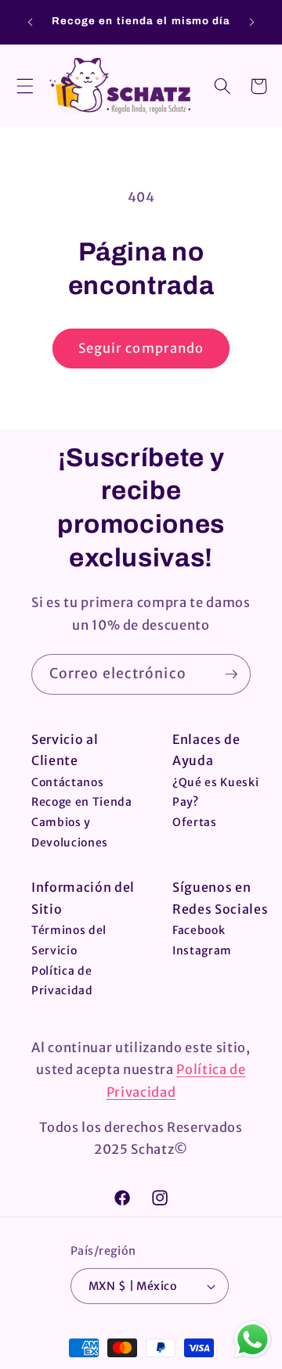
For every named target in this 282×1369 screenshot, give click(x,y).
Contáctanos (67, 782)
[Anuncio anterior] (30, 22)
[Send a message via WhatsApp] (252, 1339)
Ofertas (194, 822)
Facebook (198, 930)
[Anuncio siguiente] (252, 22)
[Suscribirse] (231, 674)
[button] (25, 86)
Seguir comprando (141, 348)
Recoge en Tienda (81, 802)
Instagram (202, 950)
